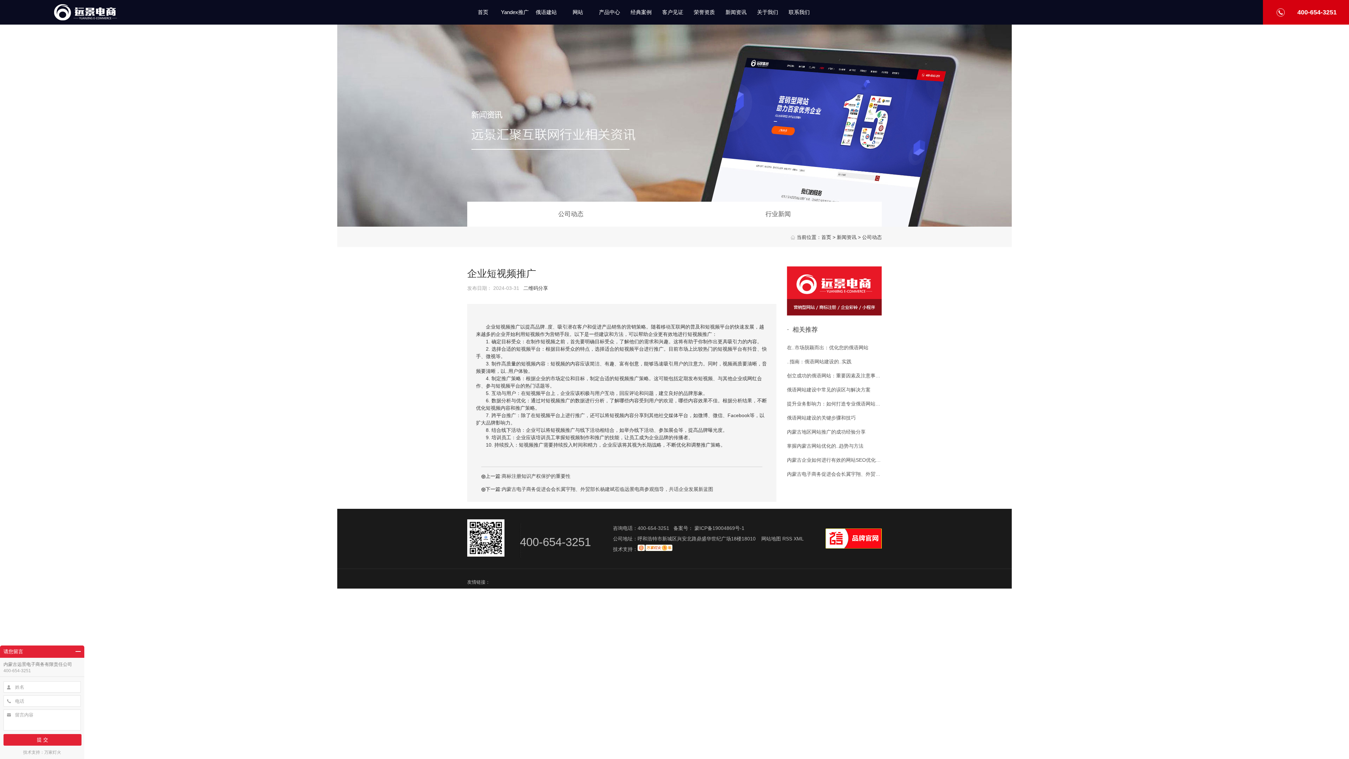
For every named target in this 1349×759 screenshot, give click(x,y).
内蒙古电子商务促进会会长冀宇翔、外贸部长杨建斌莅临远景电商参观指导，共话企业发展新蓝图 (607, 489)
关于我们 (767, 12)
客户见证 (672, 12)
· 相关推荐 (802, 329)
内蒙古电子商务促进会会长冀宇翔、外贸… (833, 474)
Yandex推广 (515, 12)
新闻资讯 (736, 12)
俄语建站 (546, 12)
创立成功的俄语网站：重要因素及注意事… (833, 375)
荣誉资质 (704, 12)
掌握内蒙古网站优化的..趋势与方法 (825, 446)
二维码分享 (535, 288)
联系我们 (799, 12)
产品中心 (609, 12)
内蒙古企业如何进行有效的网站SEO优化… (834, 460)
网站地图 (771, 538)
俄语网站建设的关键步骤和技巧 (821, 418)
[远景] (834, 314)
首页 (483, 12)
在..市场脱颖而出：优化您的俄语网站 (827, 347)
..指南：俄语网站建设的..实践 (819, 361)
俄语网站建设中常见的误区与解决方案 (829, 390)
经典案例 (641, 12)
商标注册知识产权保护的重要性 (536, 476)
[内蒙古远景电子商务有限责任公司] (85, 17)
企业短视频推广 (501, 273)
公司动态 (872, 237)
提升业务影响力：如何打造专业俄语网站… (833, 404)
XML (799, 538)
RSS (788, 538)
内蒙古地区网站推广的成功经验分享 (826, 432)
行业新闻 (778, 214)
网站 (578, 12)
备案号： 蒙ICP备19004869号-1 (708, 528)
